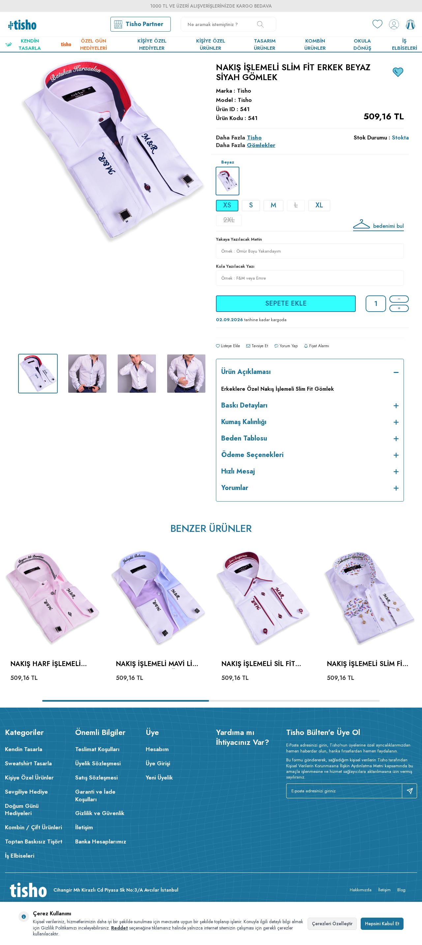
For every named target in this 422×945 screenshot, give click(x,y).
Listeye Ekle (230, 346)
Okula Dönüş (362, 44)
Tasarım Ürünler (265, 44)
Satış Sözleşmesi (96, 777)
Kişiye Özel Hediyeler (151, 44)
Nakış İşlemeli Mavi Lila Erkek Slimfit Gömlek (158, 664)
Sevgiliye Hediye (26, 792)
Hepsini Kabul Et (382, 923)
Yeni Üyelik (159, 777)
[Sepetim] (410, 24)
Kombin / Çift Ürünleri (33, 827)
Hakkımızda (361, 890)
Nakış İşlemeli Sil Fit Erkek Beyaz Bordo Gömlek (258, 664)
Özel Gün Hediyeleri (93, 44)
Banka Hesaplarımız (100, 841)
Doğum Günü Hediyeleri (22, 809)
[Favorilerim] (377, 24)
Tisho (244, 91)
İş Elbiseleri (404, 44)
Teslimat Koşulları (97, 749)
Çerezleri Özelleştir (332, 923)
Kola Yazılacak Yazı (235, 266)
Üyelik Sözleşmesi (98, 763)
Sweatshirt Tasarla (28, 763)
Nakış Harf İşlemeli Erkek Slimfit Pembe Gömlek (45, 664)
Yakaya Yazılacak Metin (239, 239)
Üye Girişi (158, 763)
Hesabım (157, 749)
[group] (112, 203)
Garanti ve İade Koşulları (95, 795)
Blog (401, 890)
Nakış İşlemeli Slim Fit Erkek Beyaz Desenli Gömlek (366, 664)
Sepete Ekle (286, 303)
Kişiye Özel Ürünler (210, 44)
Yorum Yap (288, 346)
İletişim (84, 827)
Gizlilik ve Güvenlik (99, 813)
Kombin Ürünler (315, 44)
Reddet (119, 928)
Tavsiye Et (259, 346)
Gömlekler (261, 145)
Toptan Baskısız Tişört (33, 841)
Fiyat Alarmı (318, 346)
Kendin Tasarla (29, 44)
